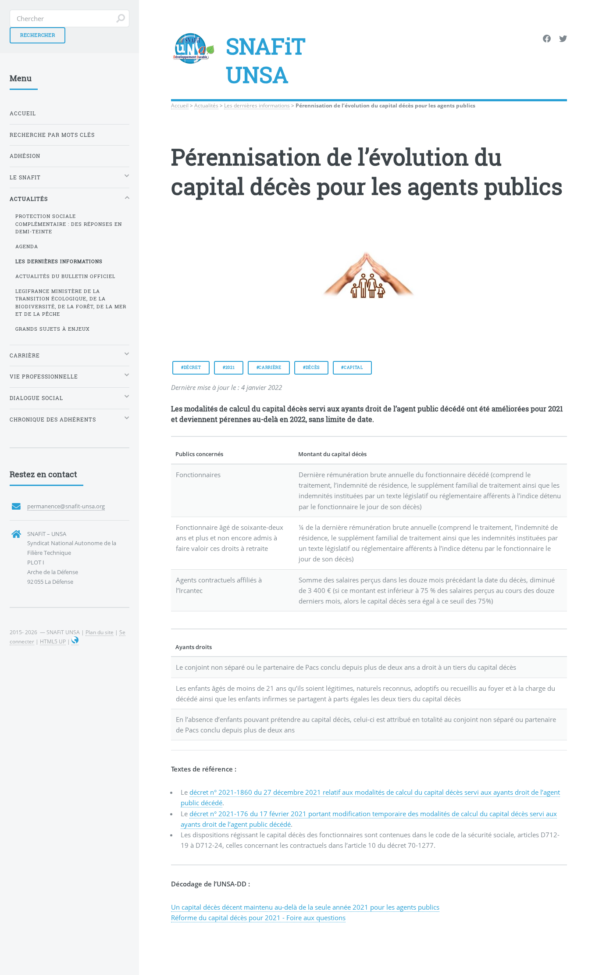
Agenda (26, 246)
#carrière (269, 367)
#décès (311, 367)
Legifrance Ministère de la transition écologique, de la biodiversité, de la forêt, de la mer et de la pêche (70, 302)
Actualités (206, 105)
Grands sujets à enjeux (52, 329)
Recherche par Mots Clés (52, 135)
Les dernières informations (257, 105)
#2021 (229, 367)
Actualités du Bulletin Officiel (65, 276)
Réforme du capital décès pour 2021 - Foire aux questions (258, 917)
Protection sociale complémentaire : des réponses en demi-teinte (68, 224)
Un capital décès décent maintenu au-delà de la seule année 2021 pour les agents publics (305, 907)
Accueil (180, 105)
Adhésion (25, 156)
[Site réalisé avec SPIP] (74, 641)
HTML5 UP (53, 641)
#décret (191, 367)
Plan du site (100, 632)
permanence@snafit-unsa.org (66, 506)
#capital (352, 367)
